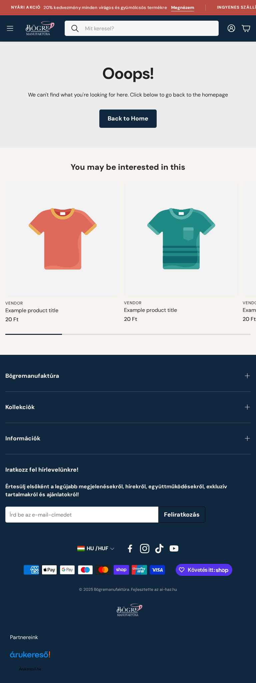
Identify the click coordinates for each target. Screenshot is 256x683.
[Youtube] (174, 548)
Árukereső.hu (30, 669)
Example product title (31, 310)
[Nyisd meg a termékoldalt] (62, 239)
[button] (141, 28)
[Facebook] (130, 548)
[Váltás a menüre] (10, 28)
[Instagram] (144, 548)
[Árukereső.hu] (30, 658)
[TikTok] (159, 548)
